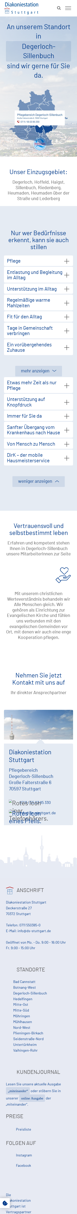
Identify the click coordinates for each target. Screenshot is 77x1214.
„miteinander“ (18, 1091)
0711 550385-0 (29, 925)
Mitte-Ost (20, 1005)
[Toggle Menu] (68, 8)
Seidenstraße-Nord (28, 1039)
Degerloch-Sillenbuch (30, 993)
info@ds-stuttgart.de (34, 931)
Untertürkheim (25, 1045)
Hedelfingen (22, 999)
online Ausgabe (32, 1098)
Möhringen (21, 1016)
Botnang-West (24, 988)
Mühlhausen (22, 1022)
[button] (5, 1203)
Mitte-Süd (21, 1010)
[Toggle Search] (59, 8)
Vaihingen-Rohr (25, 1050)
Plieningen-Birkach (28, 1033)
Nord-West (21, 1027)
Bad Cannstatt (24, 982)
